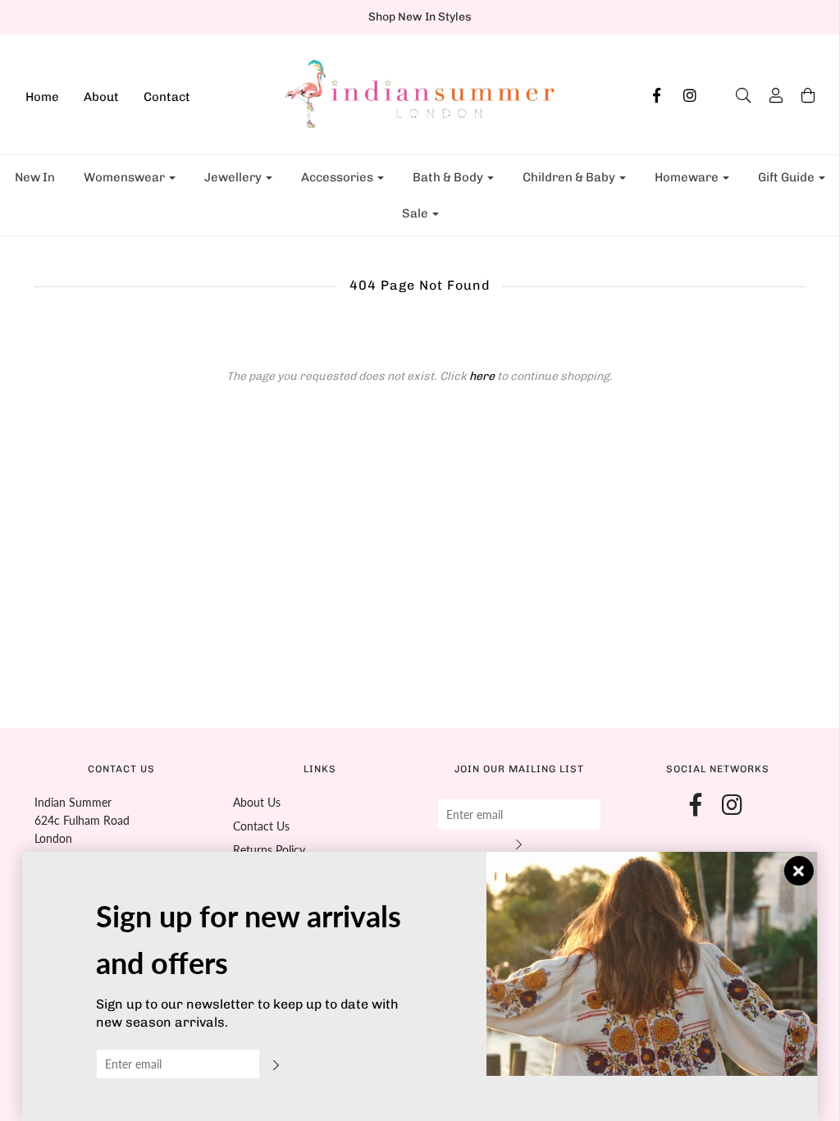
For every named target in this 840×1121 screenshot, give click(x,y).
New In (35, 177)
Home (42, 96)
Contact (167, 96)
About (101, 96)
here (482, 376)
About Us (257, 802)
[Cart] (800, 95)
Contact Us (261, 826)
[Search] (735, 95)
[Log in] (768, 95)
